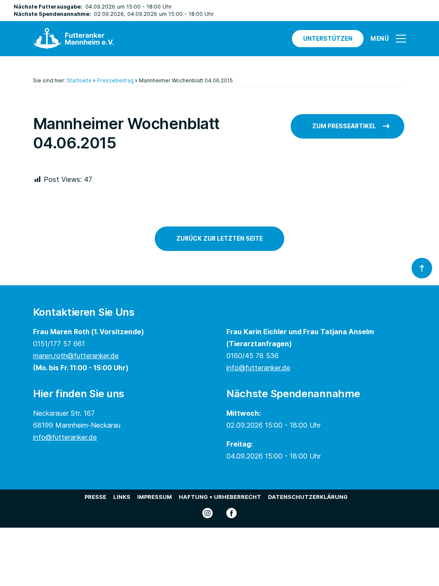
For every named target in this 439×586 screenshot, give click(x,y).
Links (121, 497)
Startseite (79, 80)
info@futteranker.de (258, 367)
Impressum (154, 497)
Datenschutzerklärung (308, 497)
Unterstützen (327, 38)
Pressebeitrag (115, 80)
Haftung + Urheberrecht (220, 497)
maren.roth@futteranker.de (76, 355)
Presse (95, 497)
